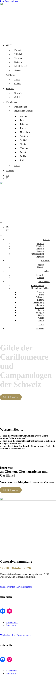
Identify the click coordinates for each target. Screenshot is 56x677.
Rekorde (18, 93)
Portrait (17, 50)
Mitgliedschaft (20, 66)
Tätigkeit (18, 54)
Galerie (17, 83)
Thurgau (24, 148)
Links (17, 165)
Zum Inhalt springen (9, 1)
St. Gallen (24, 140)
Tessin (23, 144)
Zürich (23, 160)
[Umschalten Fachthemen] (50, 281)
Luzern (23, 128)
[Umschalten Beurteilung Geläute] (50, 288)
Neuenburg (25, 132)
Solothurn (24, 136)
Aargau (23, 116)
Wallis (23, 156)
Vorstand (18, 58)
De (7, 175)
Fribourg (24, 124)
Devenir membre (24, 587)
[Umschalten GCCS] (50, 239)
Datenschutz (12, 622)
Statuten (18, 62)
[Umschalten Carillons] (50, 260)
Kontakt (10, 170)
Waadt (23, 152)
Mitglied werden (10, 397)
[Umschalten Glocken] (50, 271)
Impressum (11, 625)
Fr (7, 178)
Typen (17, 79)
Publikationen (20, 107)
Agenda (18, 70)
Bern (22, 120)
